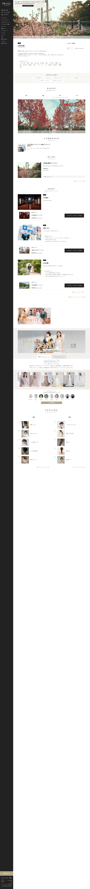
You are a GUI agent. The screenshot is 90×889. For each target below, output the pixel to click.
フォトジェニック (40, 64)
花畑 (46, 63)
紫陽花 (56, 63)
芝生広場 (50, 64)
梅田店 (45, 176)
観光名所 (55, 64)
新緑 (32, 63)
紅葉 (20, 64)
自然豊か (30, 64)
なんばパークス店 (49, 176)
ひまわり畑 (36, 63)
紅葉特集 (76, 77)
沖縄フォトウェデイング (57, 80)
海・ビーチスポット (29, 77)
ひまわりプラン (49, 77)
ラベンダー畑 (22, 63)
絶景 (34, 64)
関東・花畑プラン (39, 77)
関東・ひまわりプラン (59, 77)
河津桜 (28, 63)
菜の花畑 (42, 63)
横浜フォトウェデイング (45, 80)
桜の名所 (25, 64)
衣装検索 (52, 402)
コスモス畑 (51, 63)
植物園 (60, 64)
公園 (20, 66)
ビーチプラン (68, 77)
